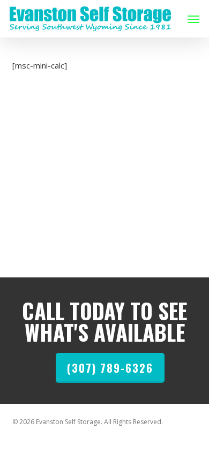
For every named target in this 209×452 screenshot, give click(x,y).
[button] (193, 18)
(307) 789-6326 (110, 368)
